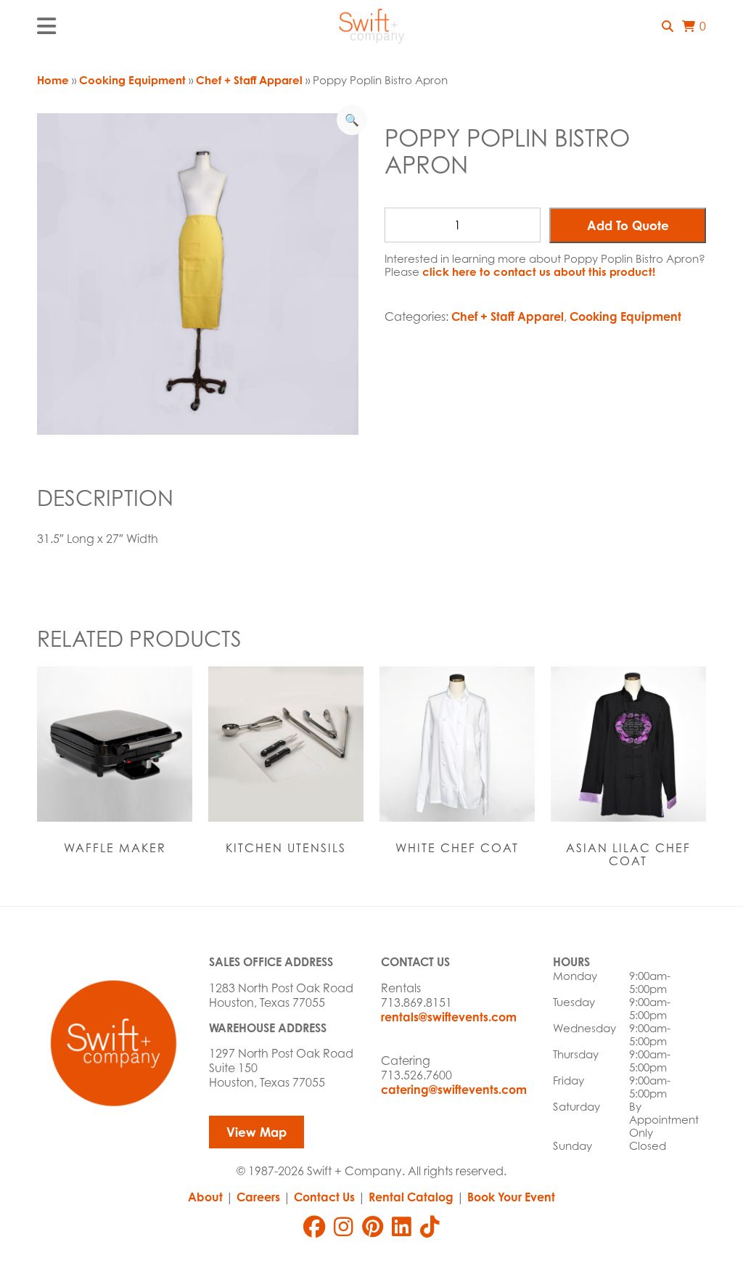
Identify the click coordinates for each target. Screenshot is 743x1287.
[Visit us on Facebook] (314, 1227)
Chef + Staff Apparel (249, 80)
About (205, 1197)
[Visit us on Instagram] (343, 1227)
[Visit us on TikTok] (430, 1227)
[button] (667, 26)
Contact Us (324, 1197)
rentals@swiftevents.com (449, 1017)
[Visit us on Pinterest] (372, 1227)
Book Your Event (511, 1197)
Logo (371, 26)
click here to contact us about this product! (538, 272)
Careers (258, 1197)
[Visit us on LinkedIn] (401, 1227)
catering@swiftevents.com (454, 1089)
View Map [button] (256, 1132)
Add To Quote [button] (628, 225)
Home (53, 80)
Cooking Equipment (132, 80)
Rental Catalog (411, 1197)
